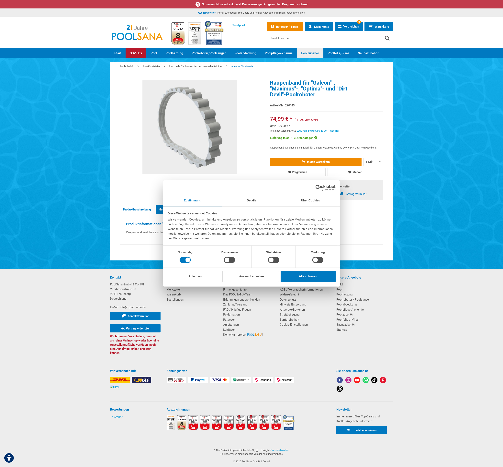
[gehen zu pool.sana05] (348, 381)
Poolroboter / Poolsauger (353, 299)
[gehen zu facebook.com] (339, 381)
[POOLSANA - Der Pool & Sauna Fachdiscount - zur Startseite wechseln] (137, 32)
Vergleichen (299, 172)
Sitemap (341, 329)
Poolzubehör (344, 314)
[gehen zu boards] (383, 381)
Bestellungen (175, 299)
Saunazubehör (345, 324)
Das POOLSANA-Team (237, 294)
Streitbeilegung (289, 314)
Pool (339, 289)
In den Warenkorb (318, 162)
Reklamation (231, 314)
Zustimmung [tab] (192, 200)
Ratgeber (229, 319)
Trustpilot (116, 417)
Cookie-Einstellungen (294, 324)
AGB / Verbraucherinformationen (301, 289)
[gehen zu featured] (357, 381)
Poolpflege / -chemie (350, 309)
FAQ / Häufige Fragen (237, 309)
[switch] (229, 260)
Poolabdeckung (346, 304)
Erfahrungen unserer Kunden (241, 299)
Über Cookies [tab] (310, 200)
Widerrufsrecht (289, 294)
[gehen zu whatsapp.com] (365, 381)
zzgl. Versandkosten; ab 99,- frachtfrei (318, 130)
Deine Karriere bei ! (243, 334)
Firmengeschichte (235, 289)
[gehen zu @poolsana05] (374, 381)
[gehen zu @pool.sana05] (339, 389)
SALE (339, 284)
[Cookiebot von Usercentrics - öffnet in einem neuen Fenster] (318, 188)
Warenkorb (174, 294)
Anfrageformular (356, 194)
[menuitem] (330, 35)
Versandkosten (280, 450)
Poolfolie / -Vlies (347, 319)
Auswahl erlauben (251, 276)
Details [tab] (251, 200)
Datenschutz (288, 299)
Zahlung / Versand (235, 304)
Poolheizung (344, 294)
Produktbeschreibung (137, 209)
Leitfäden (229, 329)
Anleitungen (231, 324)
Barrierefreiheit (289, 319)
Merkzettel (174, 289)
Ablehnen (195, 276)
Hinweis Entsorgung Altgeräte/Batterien (293, 307)
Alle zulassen (308, 276)
